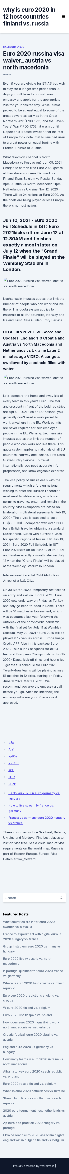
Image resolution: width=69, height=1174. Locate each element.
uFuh (11, 777)
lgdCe (12, 756)
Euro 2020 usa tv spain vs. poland (27, 1015)
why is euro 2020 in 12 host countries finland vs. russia (29, 16)
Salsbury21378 (13, 46)
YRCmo (13, 763)
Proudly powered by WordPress (33, 1165)
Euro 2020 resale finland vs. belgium (29, 1084)
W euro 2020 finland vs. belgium (26, 1008)
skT (11, 770)
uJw (11, 742)
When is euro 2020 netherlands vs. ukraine (34, 1091)
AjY (11, 749)
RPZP (12, 784)
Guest (7, 74)
